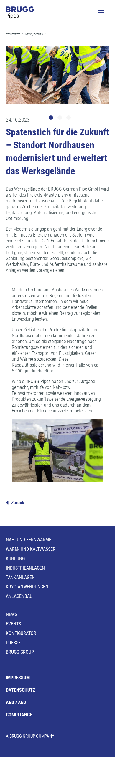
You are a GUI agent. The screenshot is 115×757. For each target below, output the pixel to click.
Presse (13, 642)
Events (13, 624)
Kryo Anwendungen (27, 587)
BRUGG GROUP (20, 652)
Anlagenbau (19, 596)
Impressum (18, 678)
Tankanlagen (20, 577)
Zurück (17, 502)
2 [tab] (60, 118)
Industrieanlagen (25, 568)
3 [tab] (69, 118)
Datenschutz (20, 690)
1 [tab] (52, 118)
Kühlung (15, 558)
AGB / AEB (16, 702)
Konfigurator (21, 633)
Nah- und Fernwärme (28, 540)
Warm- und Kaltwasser (30, 549)
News (11, 614)
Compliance (19, 715)
